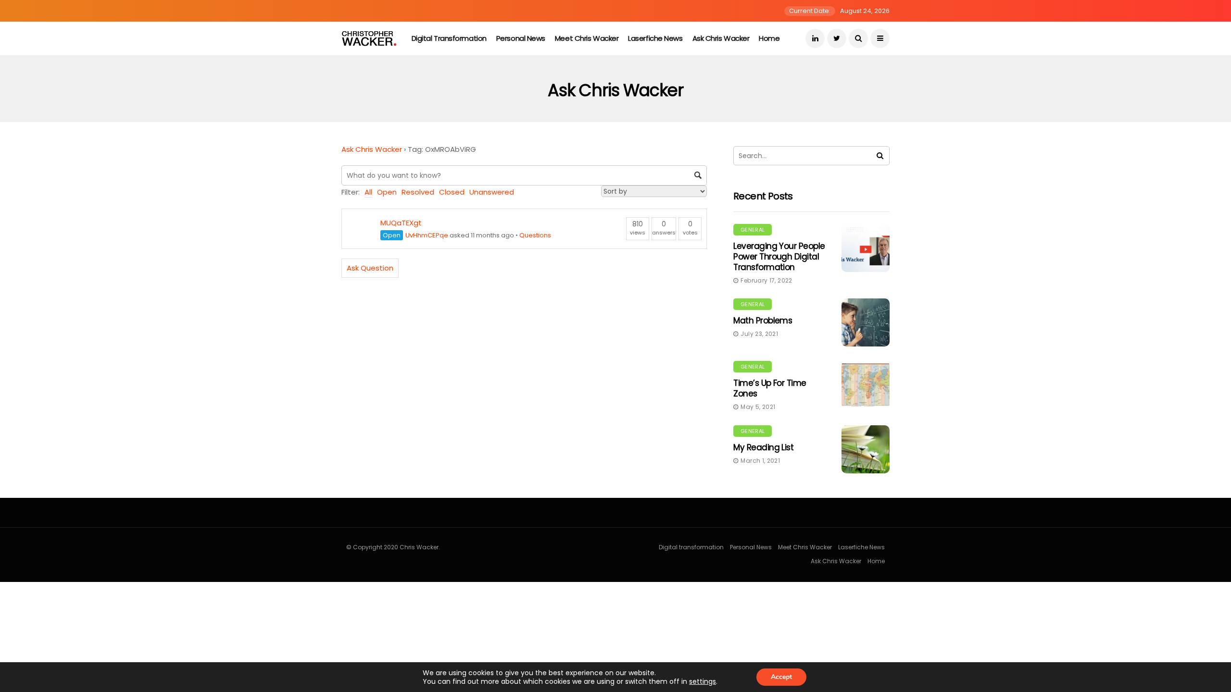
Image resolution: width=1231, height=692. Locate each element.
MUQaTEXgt (401, 223)
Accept (781, 676)
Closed (452, 192)
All (368, 192)
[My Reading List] (866, 449)
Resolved (418, 192)
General (753, 230)
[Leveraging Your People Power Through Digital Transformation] (866, 248)
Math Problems (762, 320)
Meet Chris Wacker (586, 38)
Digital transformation (449, 38)
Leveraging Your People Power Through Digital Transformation (779, 256)
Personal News (520, 38)
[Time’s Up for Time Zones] (866, 385)
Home (769, 38)
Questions (535, 235)
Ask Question (370, 268)
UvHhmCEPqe (426, 235)
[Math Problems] (866, 322)
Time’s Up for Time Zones (769, 388)
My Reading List (763, 447)
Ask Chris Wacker (721, 38)
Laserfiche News (655, 38)
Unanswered (491, 192)
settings (702, 681)
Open (387, 192)
